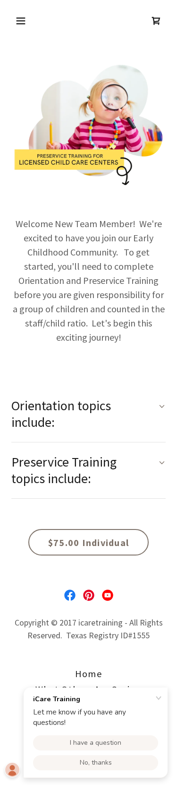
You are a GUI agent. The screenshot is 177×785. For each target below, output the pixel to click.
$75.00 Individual (88, 542)
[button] (29, 20)
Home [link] (88, 673)
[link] (156, 20)
